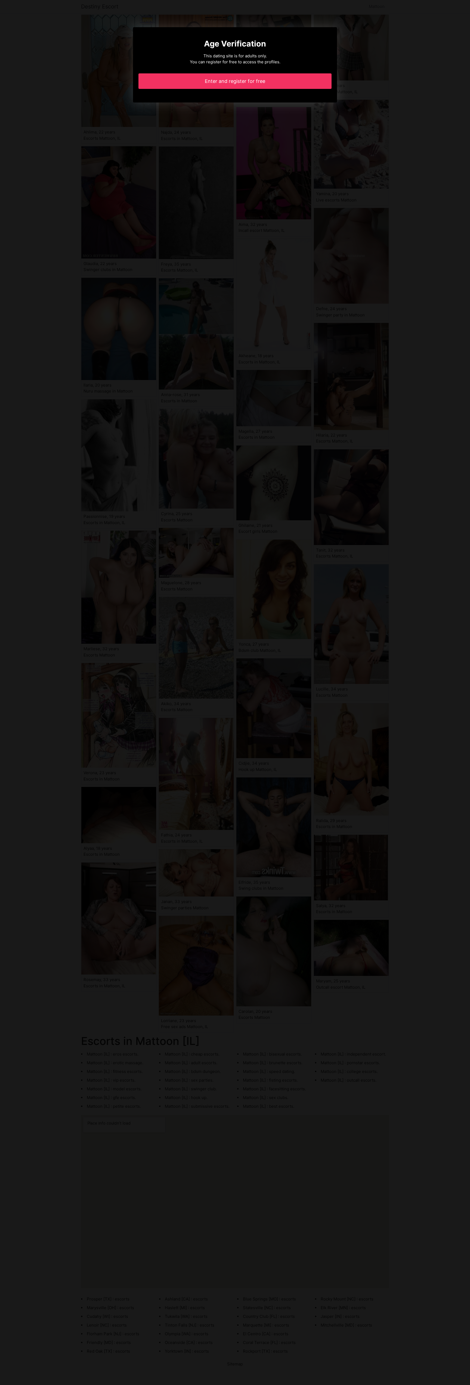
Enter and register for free (235, 81)
